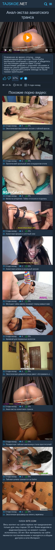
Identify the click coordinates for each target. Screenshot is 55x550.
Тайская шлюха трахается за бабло (21, 479)
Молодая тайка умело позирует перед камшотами (28, 304)
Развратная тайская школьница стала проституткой (28, 444)
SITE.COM (31, 521)
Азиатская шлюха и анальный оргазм (22, 269)
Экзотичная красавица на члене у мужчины (25, 514)
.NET (14, 4)
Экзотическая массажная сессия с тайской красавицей (30, 129)
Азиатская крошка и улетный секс (20, 234)
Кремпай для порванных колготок (20, 339)
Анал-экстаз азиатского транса (19, 409)
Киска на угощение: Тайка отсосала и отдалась (26, 199)
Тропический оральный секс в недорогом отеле (26, 164)
